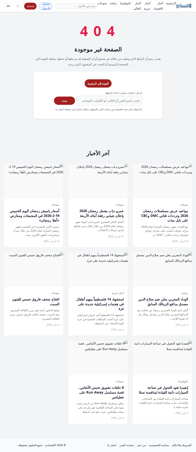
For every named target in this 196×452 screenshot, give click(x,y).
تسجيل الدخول (46, 6)
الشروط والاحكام (181, 445)
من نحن (141, 445)
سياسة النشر (126, 445)
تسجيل (30, 6)
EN (8, 6)
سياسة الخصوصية (159, 445)
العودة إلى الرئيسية (98, 83)
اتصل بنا (111, 445)
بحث (64, 101)
